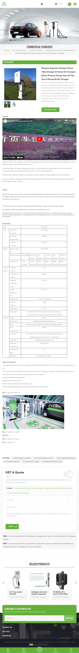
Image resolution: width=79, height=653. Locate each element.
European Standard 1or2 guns (53, 461)
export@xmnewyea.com (13, 380)
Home (8, 50)
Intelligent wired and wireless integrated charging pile (39, 593)
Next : (5, 544)
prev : (5, 536)
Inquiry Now (51, 109)
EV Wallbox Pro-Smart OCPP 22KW (60, 593)
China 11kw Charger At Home (44, 458)
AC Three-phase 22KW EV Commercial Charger (17, 593)
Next (76, 582)
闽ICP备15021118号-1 (64, 642)
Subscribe (69, 618)
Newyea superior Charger (22, 458)
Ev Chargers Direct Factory (66, 458)
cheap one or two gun (12, 461)
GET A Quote (39, 649)
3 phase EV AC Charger (32, 461)
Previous (3, 582)
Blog (73, 642)
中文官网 (47, 4)
